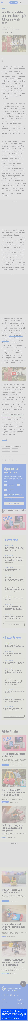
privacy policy (20, 1015)
